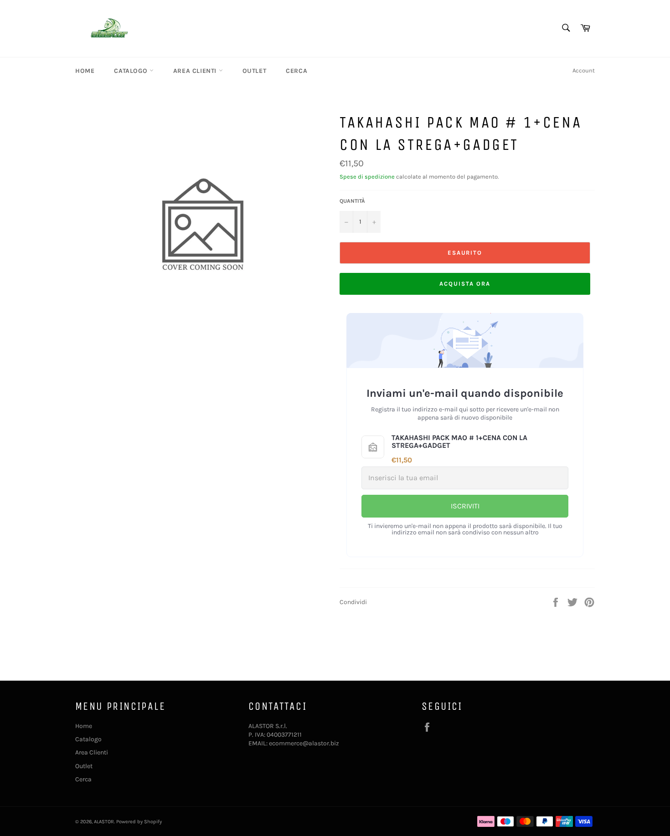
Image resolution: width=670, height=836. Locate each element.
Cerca (296, 71)
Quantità (352, 201)
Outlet (254, 71)
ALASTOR (104, 822)
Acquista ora (464, 283)
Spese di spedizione (367, 176)
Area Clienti (196, 71)
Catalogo (131, 71)
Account (583, 70)
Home (84, 71)
